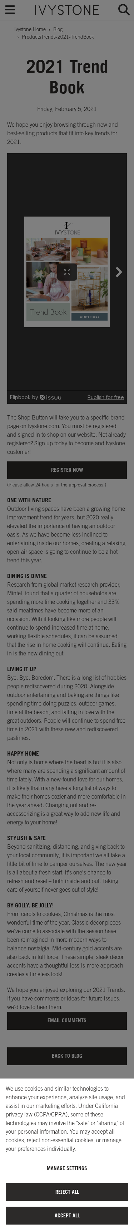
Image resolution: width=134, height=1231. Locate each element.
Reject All (67, 1192)
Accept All (67, 1215)
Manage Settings (67, 1168)
